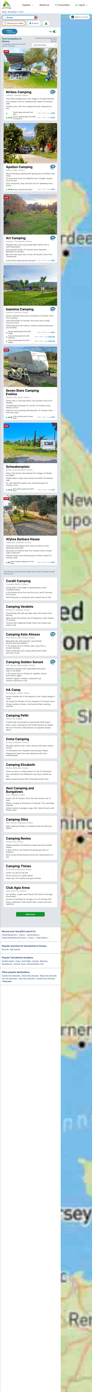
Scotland (35, 961)
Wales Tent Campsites (48, 976)
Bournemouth (7, 964)
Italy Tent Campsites (9, 978)
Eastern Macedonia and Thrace (14, 937)
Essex (23, 964)
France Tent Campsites (30, 976)
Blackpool (43, 961)
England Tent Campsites (11, 976)
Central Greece (33, 935)
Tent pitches (12, 12)
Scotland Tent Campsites (45, 978)
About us (44, 5)
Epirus (31, 937)
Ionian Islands (42, 937)
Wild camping (15, 949)
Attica (22, 935)
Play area (5, 949)
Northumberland (33, 964)
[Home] (6, 5)
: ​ (54, 42)
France (17, 961)
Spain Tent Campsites (27, 978)
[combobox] (19, 17)
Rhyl (42, 964)
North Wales (26, 961)
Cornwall (16, 964)
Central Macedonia (10, 935)
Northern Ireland (8, 961)
